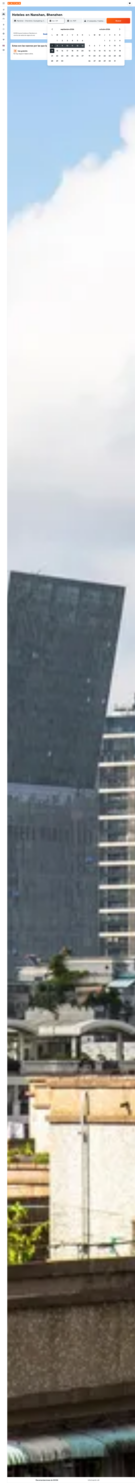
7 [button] (52, 46)
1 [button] (104, 40)
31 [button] (115, 61)
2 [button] (62, 40)
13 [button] (82, 46)
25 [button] (72, 56)
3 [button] (67, 40)
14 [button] (52, 51)
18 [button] (72, 51)
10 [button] (67, 46)
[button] (3, 3)
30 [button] (62, 61)
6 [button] (82, 40)
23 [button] (62, 56)
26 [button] (77, 56)
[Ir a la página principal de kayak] (14, 3)
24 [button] (67, 56)
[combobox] (31, 20)
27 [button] (82, 56)
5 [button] (77, 40)
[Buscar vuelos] (3, 10)
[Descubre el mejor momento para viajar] (3, 33)
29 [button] (57, 61)
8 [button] (57, 46)
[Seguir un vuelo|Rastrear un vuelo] (3, 29)
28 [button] (52, 61)
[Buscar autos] (3, 19)
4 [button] (72, 40)
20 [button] (82, 51)
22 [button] (57, 56)
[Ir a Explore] (3, 25)
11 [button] (72, 46)
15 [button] (57, 51)
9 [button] (62, 46)
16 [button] (62, 51)
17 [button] (67, 51)
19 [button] (77, 51)
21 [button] (52, 56)
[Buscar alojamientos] (3, 14)
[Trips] (3, 39)
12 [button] (77, 46)
